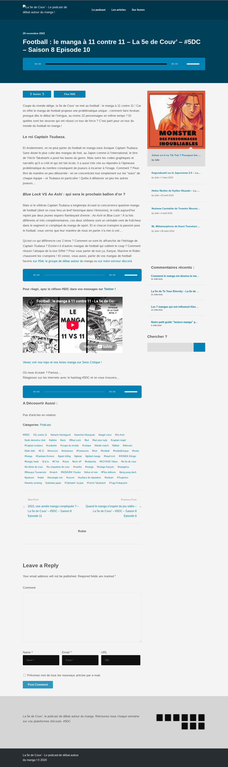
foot (95, 451)
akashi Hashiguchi (61, 434)
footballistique (121, 451)
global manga (93, 456)
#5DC (27, 434)
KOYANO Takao (109, 461)
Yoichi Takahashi (97, 483)
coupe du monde (70, 445)
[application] (114, 64)
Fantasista (83, 451)
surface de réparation (90, 477)
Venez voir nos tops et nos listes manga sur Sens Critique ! (62, 362)
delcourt (128, 445)
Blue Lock (76, 440)
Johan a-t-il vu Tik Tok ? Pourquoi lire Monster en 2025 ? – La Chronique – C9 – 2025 (176, 155)
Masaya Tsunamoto (36, 472)
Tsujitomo (123, 477)
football (106, 451)
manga (89, 467)
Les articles (119, 9)
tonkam (109, 477)
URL (104, 652)
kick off (77, 461)
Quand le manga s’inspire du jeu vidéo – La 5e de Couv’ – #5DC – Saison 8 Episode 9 (111, 511)
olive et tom (92, 472)
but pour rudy (100, 440)
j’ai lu (46, 461)
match (54, 472)
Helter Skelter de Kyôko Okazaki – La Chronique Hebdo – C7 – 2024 (176, 190)
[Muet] (183, 64)
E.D (42, 451)
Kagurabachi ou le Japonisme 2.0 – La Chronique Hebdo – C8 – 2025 (176, 172)
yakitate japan (54, 483)
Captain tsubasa (34, 445)
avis (63, 440)
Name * (28, 652)
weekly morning (34, 483)
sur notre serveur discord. (115, 261)
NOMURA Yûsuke (71, 472)
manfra (78, 467)
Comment (29, 587)
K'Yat (56, 461)
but (87, 440)
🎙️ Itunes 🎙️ (37, 94)
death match (102, 445)
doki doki (30, 451)
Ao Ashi (120, 434)
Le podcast (98, 9)
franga (29, 456)
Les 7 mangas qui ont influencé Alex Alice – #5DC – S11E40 (187, 306)
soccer (71, 477)
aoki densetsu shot (35, 440)
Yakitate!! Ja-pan (74, 483)
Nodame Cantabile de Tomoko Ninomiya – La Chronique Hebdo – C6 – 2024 (176, 208)
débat (116, 445)
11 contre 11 (41, 434)
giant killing (65, 456)
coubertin (52, 445)
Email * (67, 652)
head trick (110, 456)
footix (136, 451)
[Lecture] (30, 64)
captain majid (119, 440)
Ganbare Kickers (45, 456)
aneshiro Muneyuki (85, 434)
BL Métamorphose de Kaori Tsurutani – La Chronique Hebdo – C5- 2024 (176, 226)
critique (87, 445)
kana (66, 461)
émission (53, 451)
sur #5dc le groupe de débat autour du (58, 261)
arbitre (53, 440)
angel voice (106, 434)
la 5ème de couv (34, 467)
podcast (30, 477)
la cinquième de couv (59, 467)
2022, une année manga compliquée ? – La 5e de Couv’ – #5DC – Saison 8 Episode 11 (53, 511)
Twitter (109, 289)
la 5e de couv (129, 461)
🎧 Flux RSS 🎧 (69, 94)
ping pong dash (128, 472)
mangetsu (124, 467)
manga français (106, 467)
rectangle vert (56, 477)
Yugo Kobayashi (118, 483)
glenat (79, 456)
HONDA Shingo (128, 456)
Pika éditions (109, 472)
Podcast (45, 425)
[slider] (193, 64)
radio (41, 477)
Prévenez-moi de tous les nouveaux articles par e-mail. (64, 675)
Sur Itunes (138, 9)
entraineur (68, 451)
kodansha (91, 461)
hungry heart (32, 461)
